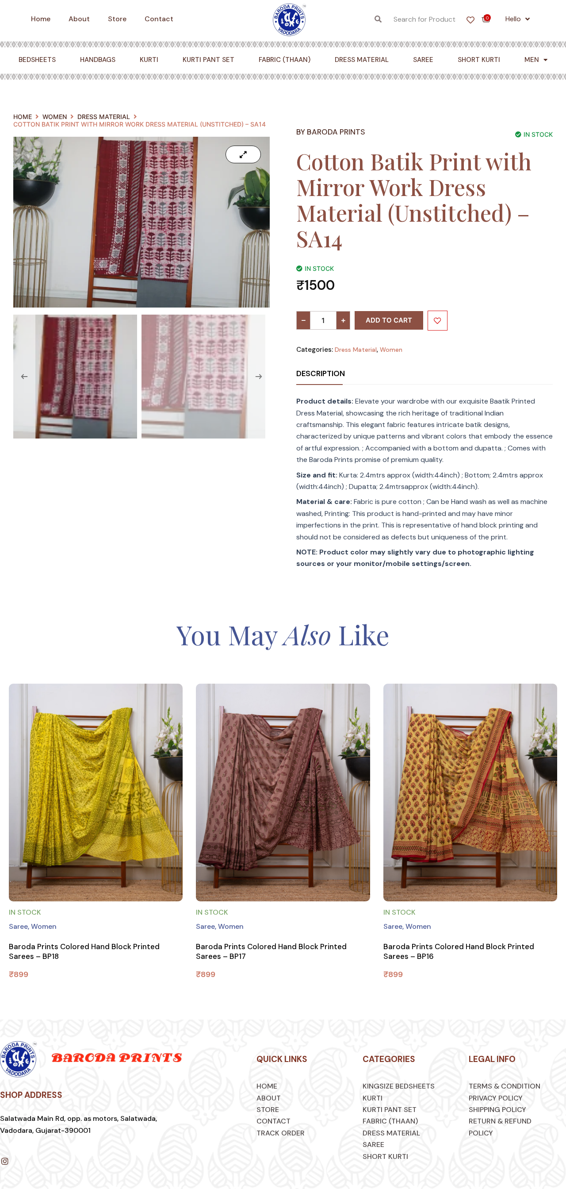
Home (40, 18)
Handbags (97, 59)
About (79, 18)
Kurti (149, 59)
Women (54, 116)
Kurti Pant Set (208, 59)
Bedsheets (37, 59)
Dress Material (362, 59)
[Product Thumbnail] (243, 154)
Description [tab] (320, 373)
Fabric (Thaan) (284, 59)
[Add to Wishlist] (437, 321)
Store (117, 18)
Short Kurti (479, 59)
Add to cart (389, 320)
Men (531, 59)
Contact (159, 18)
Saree (423, 59)
